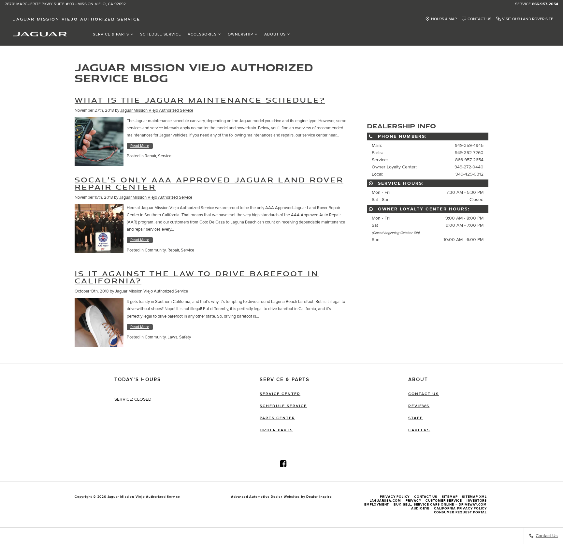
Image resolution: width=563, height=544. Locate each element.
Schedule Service (160, 34)
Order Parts (276, 430)
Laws (172, 337)
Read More (139, 145)
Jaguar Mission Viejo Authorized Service (156, 110)
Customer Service (444, 501)
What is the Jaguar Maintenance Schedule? (200, 100)
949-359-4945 (469, 145)
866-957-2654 (545, 4)
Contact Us (479, 19)
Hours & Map (444, 19)
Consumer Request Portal (460, 512)
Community (155, 250)
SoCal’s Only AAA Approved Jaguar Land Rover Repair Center (209, 183)
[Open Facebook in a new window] (283, 463)
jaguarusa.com (385, 501)
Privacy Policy (395, 497)
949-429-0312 (469, 174)
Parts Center (277, 418)
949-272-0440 (469, 167)
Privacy (413, 501)
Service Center (280, 394)
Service (164, 156)
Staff (415, 418)
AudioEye (420, 508)
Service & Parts (111, 34)
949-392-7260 (469, 152)
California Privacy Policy (460, 508)
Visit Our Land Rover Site (527, 19)
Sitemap (450, 497)
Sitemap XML (474, 497)
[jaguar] (40, 33)
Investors (477, 501)
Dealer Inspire (319, 497)
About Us (275, 34)
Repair (150, 156)
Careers (419, 430)
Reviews (418, 406)
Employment (376, 505)
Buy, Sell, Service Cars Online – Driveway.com (440, 505)
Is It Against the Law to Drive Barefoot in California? (197, 277)
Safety (185, 337)
